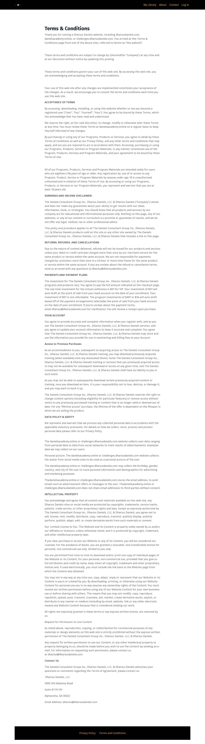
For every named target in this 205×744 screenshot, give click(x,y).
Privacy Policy (87, 733)
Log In (185, 4)
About (163, 4)
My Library (150, 4)
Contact (174, 4)
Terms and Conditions (112, 733)
